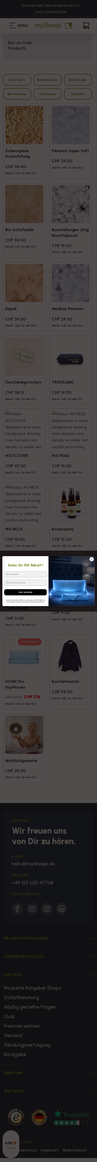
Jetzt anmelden (25, 592)
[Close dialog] (92, 559)
